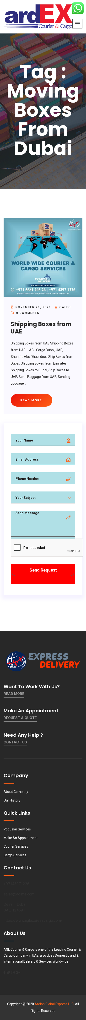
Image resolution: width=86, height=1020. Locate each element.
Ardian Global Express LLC (54, 1004)
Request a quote (20, 718)
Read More (14, 694)
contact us (15, 742)
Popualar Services (17, 829)
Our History (12, 800)
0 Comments (27, 313)
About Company (16, 792)
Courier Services (16, 846)
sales (65, 307)
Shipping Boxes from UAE (41, 327)
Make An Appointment (21, 838)
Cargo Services (15, 855)
